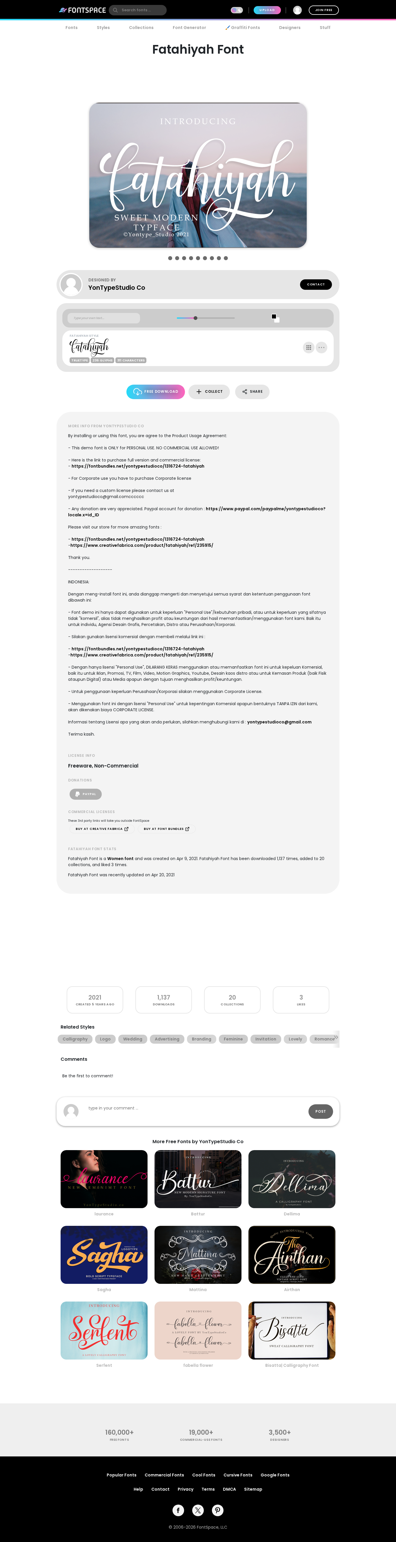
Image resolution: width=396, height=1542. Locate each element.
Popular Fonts (122, 1475)
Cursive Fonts (238, 1475)
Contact (316, 284)
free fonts (119, 1440)
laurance (104, 1214)
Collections (141, 27)
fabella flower (198, 1365)
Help (138, 1489)
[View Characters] (309, 347)
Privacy (185, 1489)
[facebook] (178, 1510)
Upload (267, 10)
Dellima (292, 1214)
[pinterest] (218, 1510)
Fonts (72, 27)
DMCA (229, 1489)
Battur (198, 1214)
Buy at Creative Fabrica (100, 829)
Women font (120, 859)
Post (320, 1111)
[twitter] (198, 1510)
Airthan (292, 1290)
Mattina (198, 1290)
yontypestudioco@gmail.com (279, 722)
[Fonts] (83, 10)
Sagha (104, 1290)
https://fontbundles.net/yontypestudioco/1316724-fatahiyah (138, 466)
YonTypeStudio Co (116, 287)
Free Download (161, 391)
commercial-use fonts (201, 1440)
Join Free (324, 10)
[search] (138, 10)
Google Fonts (275, 1475)
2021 (94, 997)
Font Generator (189, 27)
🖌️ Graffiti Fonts (242, 27)
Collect (214, 391)
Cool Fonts (203, 1475)
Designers (290, 27)
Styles (103, 27)
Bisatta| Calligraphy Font (292, 1365)
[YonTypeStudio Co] (73, 284)
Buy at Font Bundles (164, 829)
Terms (208, 1489)
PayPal (88, 794)
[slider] (195, 318)
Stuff (325, 27)
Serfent (104, 1365)
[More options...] (321, 347)
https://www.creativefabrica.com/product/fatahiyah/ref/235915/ (141, 545)
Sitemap (253, 1489)
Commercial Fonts (164, 1475)
